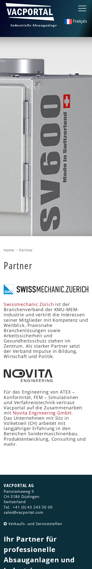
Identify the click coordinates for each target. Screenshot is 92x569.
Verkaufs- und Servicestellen (35, 523)
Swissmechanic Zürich (29, 304)
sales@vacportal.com (23, 512)
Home (9, 250)
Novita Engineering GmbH (42, 413)
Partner (26, 250)
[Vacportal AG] (31, 18)
